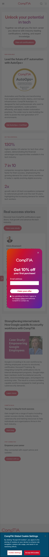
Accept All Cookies (32, 553)
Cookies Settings (15, 553)
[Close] (45, 536)
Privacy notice (20, 298)
